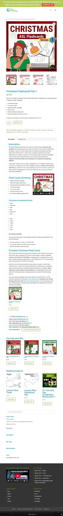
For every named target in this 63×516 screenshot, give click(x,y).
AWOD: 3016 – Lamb (40, 473)
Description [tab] (11, 139)
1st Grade (25, 130)
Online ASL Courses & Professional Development (19, 421)
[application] (43, 184)
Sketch (9, 501)
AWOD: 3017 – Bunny (40, 470)
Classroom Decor (11, 424)
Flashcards (18, 19)
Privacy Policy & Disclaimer (25, 509)
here (40, 118)
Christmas (44, 130)
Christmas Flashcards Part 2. (32, 281)
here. (27, 319)
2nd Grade (32, 130)
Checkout (46, 509)
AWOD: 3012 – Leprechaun (42, 478)
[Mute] (49, 193)
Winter (19, 132)
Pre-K (15, 132)
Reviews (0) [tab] (22, 139)
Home (7, 19)
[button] (54, 23)
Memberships (10, 419)
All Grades (38, 130)
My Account (38, 509)
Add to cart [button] (13, 308)
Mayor (9, 494)
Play (8, 491)
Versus (9, 496)
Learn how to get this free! (31, 329)
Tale (8, 498)
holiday (26, 132)
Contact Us (48, 5)
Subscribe (12, 325)
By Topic (12, 19)
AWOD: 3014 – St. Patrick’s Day (43, 475)
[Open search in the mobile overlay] (31, 411)
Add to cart (17, 122)
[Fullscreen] (52, 193)
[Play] (35, 193)
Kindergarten (9, 132)
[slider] (42, 193)
